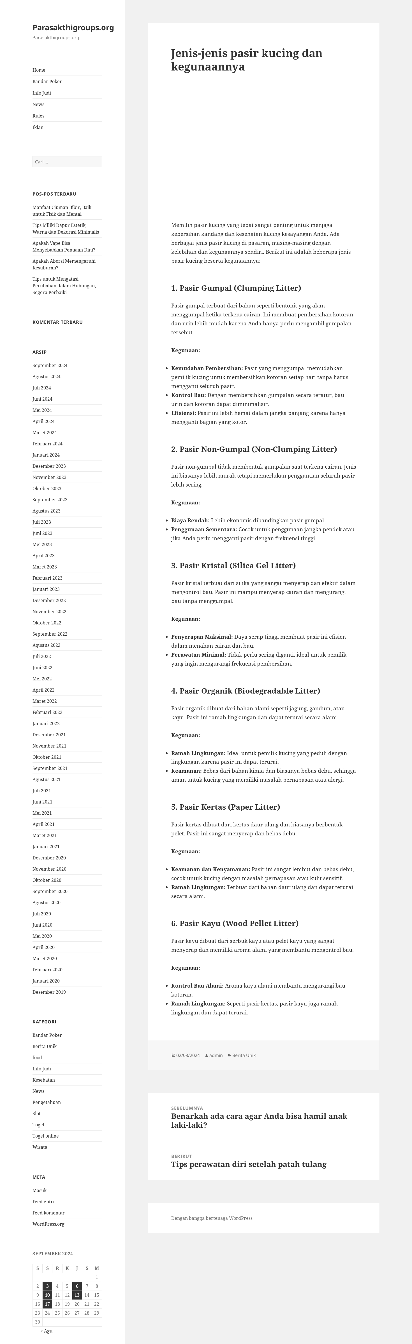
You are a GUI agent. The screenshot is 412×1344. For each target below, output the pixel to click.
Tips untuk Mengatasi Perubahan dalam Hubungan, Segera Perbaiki (64, 285)
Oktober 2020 (47, 880)
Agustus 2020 (47, 902)
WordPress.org (48, 1224)
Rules (38, 116)
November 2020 (49, 869)
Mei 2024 (42, 410)
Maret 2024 (45, 432)
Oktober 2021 (47, 757)
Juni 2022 (42, 667)
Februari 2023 (48, 578)
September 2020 (50, 891)
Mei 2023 (42, 544)
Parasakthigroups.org (73, 27)
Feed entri (43, 1202)
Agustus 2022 (47, 645)
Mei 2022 (42, 679)
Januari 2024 (46, 455)
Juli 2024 (42, 388)
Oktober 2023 (47, 488)
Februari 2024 (48, 444)
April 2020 (44, 947)
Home (39, 70)
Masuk (40, 1190)
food (37, 1058)
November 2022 (49, 611)
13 (77, 1295)
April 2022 (44, 690)
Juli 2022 (42, 656)
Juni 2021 (42, 802)
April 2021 (44, 824)
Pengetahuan (47, 1102)
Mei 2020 (42, 936)
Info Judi (42, 93)
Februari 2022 (48, 712)
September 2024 (50, 365)
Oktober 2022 (47, 623)
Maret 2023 (45, 567)
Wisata (40, 1147)
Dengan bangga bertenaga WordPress (212, 1218)
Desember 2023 (49, 466)
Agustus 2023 (47, 511)
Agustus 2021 (47, 779)
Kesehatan (44, 1080)
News (38, 104)
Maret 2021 (45, 835)
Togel (38, 1125)
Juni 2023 (42, 533)
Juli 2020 (42, 914)
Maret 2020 (45, 958)
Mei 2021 (42, 813)
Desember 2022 (49, 600)
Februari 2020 (48, 970)
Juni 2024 (42, 399)
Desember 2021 (49, 735)
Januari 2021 (46, 846)
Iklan (38, 127)
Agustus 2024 (47, 376)
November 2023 (49, 477)
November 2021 (49, 746)
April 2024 (44, 421)
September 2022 (50, 634)
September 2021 (50, 768)
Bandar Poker (47, 81)
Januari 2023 (46, 589)
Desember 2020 (49, 858)
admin (216, 1055)
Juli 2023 (42, 522)
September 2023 (50, 500)
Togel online (46, 1136)
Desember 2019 (49, 992)
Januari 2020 (46, 981)
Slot (37, 1114)
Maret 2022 (45, 701)
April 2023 (44, 556)
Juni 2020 (42, 925)
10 (47, 1295)
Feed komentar (49, 1213)
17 (47, 1304)
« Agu (46, 1331)
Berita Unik (45, 1047)
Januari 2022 (46, 723)
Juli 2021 (42, 791)
